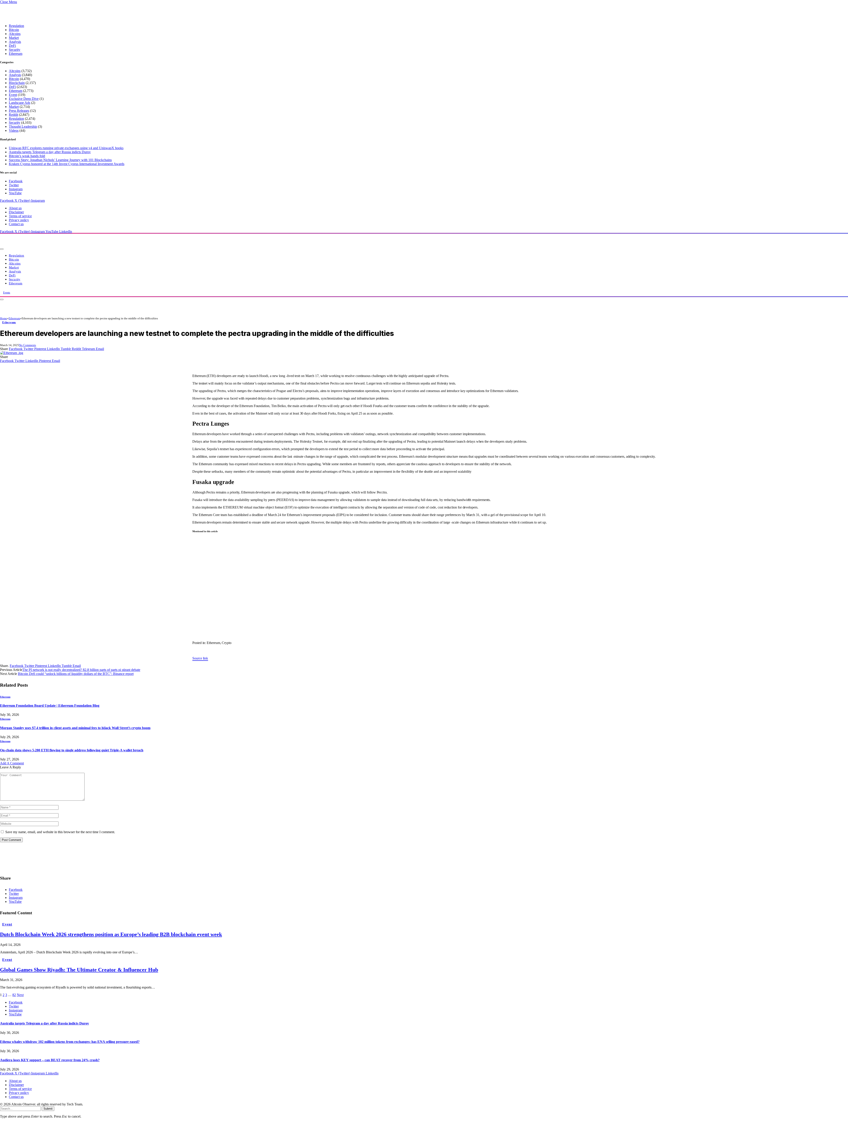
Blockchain (17, 83)
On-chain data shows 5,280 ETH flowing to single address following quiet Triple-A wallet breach (71, 750)
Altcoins (15, 34)
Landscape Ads (19, 103)
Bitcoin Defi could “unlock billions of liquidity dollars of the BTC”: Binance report (76, 674)
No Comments (27, 345)
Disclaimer (16, 212)
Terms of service (20, 216)
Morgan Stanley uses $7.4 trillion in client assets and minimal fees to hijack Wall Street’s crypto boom (75, 728)
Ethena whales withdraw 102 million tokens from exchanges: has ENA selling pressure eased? (70, 1042)
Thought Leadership (23, 126)
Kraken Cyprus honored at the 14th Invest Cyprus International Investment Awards (66, 164)
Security (14, 49)
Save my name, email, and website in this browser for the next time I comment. (60, 832)
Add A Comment (12, 763)
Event (13, 95)
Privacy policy (19, 220)
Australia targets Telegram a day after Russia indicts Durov (50, 152)
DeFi (12, 46)
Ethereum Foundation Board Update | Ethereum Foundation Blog (49, 705)
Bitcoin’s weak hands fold (27, 156)
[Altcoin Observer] (59, 248)
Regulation (16, 26)
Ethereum (15, 53)
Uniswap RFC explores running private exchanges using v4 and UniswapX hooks (66, 148)
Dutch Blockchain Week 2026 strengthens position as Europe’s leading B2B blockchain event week (111, 934)
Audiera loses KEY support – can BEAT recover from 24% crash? (50, 1060)
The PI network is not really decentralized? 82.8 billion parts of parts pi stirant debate (81, 670)
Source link (200, 658)
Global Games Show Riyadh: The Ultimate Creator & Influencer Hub (79, 970)
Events (6, 292)
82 (14, 995)
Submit (48, 1108)
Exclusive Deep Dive (24, 99)
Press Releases (19, 110)
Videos (14, 130)
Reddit (13, 114)
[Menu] (2, 249)
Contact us (16, 224)
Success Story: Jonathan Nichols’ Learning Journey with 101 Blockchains (60, 160)
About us (15, 208)
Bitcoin (14, 30)
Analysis (15, 42)
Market (14, 38)
